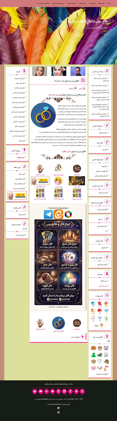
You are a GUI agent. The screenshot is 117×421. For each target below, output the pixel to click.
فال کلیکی (104, 247)
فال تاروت (92, 3)
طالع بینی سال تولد (101, 374)
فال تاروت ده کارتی (19, 121)
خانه (109, 3)
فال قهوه (104, 166)
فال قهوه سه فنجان (101, 171)
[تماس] (58, 391)
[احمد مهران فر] (77, 71)
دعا (106, 230)
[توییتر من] (52, 391)
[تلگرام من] (76, 391)
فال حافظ (101, 3)
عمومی (73, 337)
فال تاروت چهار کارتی (18, 102)
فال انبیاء (104, 149)
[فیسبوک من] (70, 391)
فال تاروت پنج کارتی (19, 107)
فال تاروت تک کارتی (19, 92)
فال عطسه (22, 214)
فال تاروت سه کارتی (18, 97)
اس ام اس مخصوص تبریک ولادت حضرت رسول (100, 98)
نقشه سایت (50, 404)
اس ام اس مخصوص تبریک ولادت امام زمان (100, 115)
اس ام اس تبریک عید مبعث (99, 85)
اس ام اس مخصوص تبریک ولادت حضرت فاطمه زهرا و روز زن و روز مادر (100, 107)
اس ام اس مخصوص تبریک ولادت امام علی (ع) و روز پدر (100, 91)
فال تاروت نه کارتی (19, 116)
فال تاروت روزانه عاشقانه (17, 131)
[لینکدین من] (34, 391)
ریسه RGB (104, 281)
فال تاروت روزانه (19, 78)
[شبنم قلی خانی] (39, 71)
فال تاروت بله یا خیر (19, 135)
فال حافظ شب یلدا (19, 183)
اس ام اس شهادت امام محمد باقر (101, 79)
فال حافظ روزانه (20, 178)
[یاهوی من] (82, 391)
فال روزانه (82, 3)
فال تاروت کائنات (19, 87)
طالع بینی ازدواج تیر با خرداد (66, 80)
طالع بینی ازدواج (74, 151)
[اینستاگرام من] (64, 391)
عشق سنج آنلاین (102, 264)
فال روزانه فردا (20, 235)
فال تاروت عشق (20, 126)
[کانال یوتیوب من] (40, 391)
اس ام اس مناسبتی (58, 3)
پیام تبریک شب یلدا (19, 188)
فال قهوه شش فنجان (101, 175)
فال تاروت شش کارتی (18, 111)
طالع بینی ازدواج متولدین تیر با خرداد (83, 21)
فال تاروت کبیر (20, 83)
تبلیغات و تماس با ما (43, 3)
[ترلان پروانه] (58, 71)
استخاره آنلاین (71, 3)
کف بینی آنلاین (103, 192)
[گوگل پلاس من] (46, 391)
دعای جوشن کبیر (102, 226)
